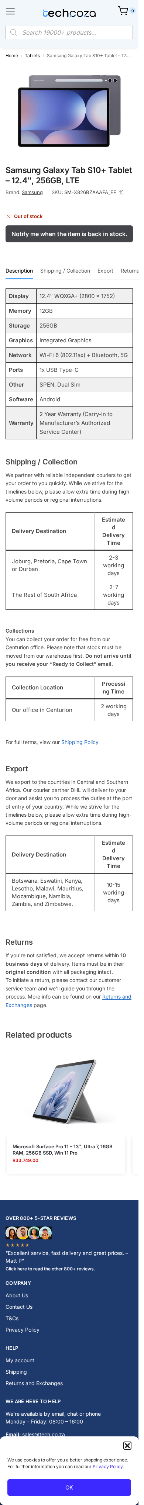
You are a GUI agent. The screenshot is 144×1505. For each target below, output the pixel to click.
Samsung (32, 192)
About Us (17, 1295)
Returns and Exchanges (34, 1383)
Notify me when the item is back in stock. (69, 234)
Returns (130, 270)
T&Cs (12, 1318)
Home (12, 55)
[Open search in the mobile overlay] (69, 32)
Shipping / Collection (65, 270)
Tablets (32, 55)
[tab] (19, 269)
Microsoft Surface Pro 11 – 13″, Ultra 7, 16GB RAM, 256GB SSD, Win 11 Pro (63, 1150)
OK (69, 1487)
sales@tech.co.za (43, 1434)
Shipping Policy (80, 742)
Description (19, 270)
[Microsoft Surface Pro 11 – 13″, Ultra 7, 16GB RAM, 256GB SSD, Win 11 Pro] (66, 1092)
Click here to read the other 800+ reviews (50, 1269)
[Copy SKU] (121, 192)
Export (105, 270)
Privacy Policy (108, 1466)
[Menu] (10, 11)
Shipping (16, 1372)
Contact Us (19, 1307)
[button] (127, 1445)
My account (20, 1360)
